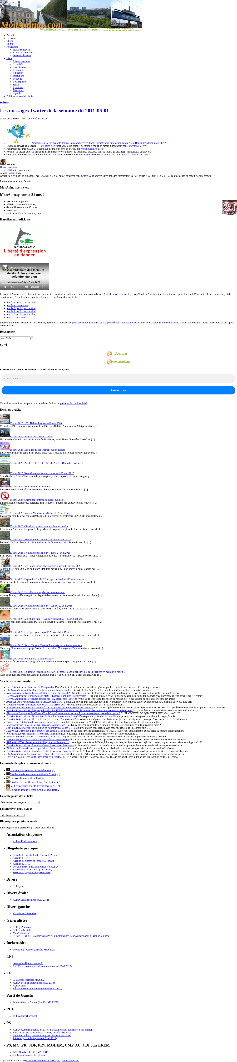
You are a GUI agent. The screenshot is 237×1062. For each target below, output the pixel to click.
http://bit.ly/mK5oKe (133, 145)
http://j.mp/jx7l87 (155, 143)
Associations (19, 67)
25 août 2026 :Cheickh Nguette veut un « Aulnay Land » (39, 526)
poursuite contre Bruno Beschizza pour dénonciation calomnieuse (105, 322)
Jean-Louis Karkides (23, 52)
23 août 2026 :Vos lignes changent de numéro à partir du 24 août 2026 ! (46, 566)
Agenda (17, 93)
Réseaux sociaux (21, 61)
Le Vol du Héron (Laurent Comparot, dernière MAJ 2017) (42, 1035)
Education (18, 72)
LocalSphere (19, 81)
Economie (18, 70)
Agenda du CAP (21, 858)
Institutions (18, 75)
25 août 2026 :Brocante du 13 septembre (30, 486)
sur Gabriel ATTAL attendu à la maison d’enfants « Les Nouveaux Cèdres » (49, 707)
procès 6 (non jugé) (16, 317)
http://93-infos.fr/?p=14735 (136, 154)
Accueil (10, 35)
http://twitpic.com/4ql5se (89, 148)
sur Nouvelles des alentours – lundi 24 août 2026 (38, 693)
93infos (59, 154)
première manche (170, 322)
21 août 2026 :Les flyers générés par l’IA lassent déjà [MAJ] (40, 632)
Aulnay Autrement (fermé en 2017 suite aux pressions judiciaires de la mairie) (52, 1029)
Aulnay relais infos (22, 930)
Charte (9, 41)
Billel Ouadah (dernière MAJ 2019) (31, 1052)
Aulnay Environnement (25, 841)
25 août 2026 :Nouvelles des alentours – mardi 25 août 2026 (40, 539)
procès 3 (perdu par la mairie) (21, 308)
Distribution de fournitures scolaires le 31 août (33, 774)
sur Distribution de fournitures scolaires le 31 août (42, 716)
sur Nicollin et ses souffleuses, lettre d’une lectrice (34, 757)
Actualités (18, 64)
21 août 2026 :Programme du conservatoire (32, 658)
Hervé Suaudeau (21, 49)
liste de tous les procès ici (117, 294)
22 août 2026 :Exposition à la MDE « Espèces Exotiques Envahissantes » (47, 579)
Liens (9, 58)
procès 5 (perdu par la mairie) (21, 314)
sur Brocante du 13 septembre (30, 687)
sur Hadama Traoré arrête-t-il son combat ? (36, 733)
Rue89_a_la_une (51, 145)
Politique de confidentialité (20, 96)
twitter (4, 102)
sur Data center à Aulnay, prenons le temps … (37, 742)
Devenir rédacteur (22, 55)
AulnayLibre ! (20, 985)
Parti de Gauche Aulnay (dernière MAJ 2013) (36, 1002)
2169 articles (13, 170)
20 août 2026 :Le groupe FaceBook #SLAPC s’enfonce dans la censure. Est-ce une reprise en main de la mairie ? (67, 671)
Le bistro (10, 38)
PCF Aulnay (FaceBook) (25, 1016)
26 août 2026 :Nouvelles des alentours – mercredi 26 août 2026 (42, 473)
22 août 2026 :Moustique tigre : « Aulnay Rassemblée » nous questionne (47, 619)
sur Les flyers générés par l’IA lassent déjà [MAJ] (40, 698)
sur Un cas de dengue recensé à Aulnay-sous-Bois (42, 719)
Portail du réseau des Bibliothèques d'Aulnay (36, 866)
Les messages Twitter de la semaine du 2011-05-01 (54, 110)
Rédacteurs (12, 46)
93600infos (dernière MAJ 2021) (29, 979)
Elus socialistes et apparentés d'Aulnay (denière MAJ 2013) (43, 1032)
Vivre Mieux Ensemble (24, 913)
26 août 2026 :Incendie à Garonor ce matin (31, 436)
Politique (17, 78)
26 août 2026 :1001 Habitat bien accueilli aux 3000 (36, 423)
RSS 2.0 (161, 175)
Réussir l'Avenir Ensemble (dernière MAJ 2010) (37, 988)
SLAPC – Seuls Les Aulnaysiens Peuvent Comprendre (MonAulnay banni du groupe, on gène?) (62, 935)
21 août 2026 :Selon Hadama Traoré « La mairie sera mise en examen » (46, 645)
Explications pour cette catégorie (29, 1055)
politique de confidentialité (73, 403)
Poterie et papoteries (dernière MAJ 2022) (34, 949)
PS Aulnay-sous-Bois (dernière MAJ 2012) (35, 1038)
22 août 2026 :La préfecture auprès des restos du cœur (37, 592)
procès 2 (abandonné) (17, 305)
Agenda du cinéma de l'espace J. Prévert (33, 860)
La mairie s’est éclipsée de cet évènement (30, 770)
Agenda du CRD (21, 863)
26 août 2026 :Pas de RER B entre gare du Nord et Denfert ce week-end (46, 463)
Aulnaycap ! (19, 886)
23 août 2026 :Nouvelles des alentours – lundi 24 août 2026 (40, 552)
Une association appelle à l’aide (26, 778)
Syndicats (18, 87)
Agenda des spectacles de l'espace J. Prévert (35, 855)
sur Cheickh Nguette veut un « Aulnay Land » (38, 690)
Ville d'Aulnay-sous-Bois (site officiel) (32, 869)
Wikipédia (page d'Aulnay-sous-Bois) (32, 872)
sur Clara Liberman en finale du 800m (29, 736)
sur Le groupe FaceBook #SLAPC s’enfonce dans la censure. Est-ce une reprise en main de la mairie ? (69, 710)
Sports (16, 84)
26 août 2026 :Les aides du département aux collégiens (37, 449)
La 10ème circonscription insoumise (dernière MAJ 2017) (42, 966)
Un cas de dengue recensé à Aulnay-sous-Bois (33, 789)
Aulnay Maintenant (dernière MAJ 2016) (34, 982)
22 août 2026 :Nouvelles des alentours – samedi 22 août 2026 (41, 605)
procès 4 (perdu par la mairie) (21, 311)
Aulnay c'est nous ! (22, 927)
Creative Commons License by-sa (43, 1060)
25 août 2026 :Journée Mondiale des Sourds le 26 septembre (40, 513)
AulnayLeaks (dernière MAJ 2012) (31, 899)
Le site (9, 43)
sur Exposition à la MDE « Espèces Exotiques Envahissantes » (47, 695)
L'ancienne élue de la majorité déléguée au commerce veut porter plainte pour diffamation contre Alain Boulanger (88, 143)
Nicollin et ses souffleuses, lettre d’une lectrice (33, 782)
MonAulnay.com (21, 933)
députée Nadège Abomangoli (28, 963)
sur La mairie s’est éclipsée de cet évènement (37, 739)
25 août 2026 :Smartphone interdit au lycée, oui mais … (38, 499)
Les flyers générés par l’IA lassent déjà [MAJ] (33, 786)
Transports (18, 90)
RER (30, 148)
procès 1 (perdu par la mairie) (21, 302)
